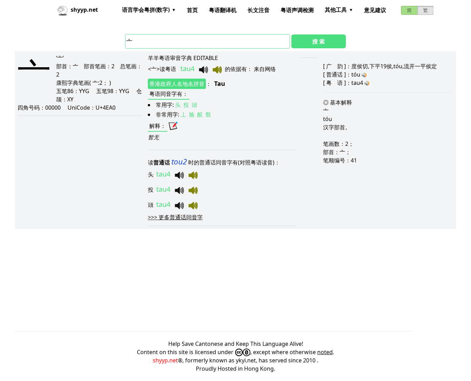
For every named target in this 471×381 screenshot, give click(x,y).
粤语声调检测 (297, 10)
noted (325, 352)
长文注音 (259, 10)
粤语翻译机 (223, 10)
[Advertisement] (222, 280)
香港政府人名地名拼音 (176, 84)
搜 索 (318, 41)
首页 (192, 10)
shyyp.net (165, 360)
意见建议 (375, 10)
